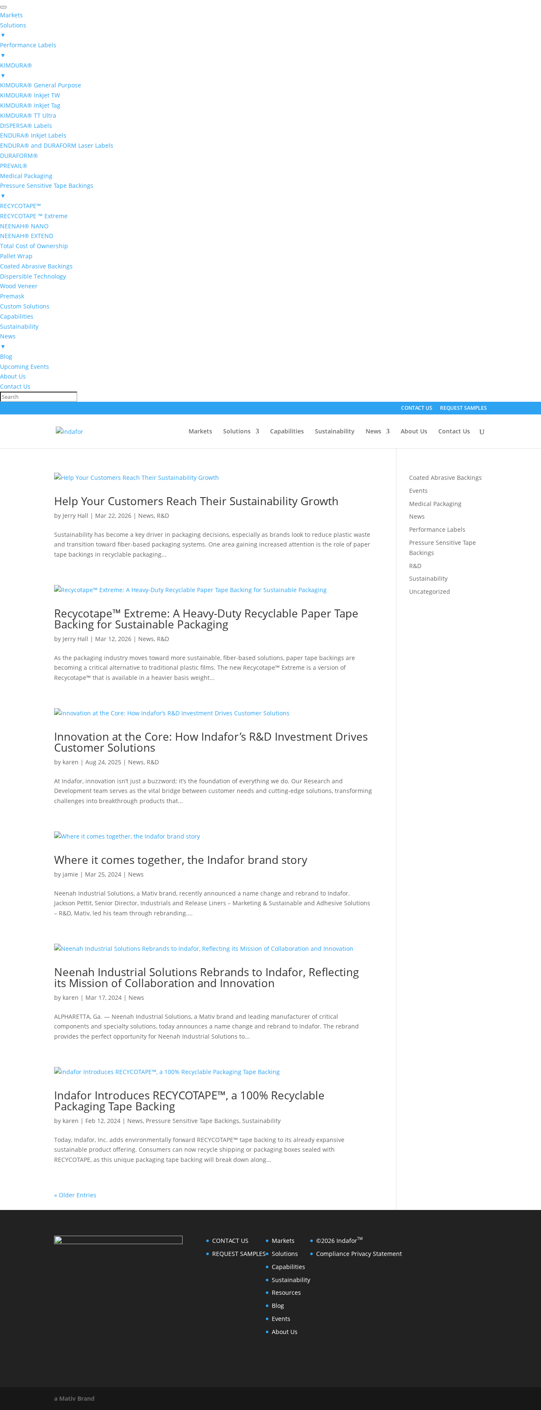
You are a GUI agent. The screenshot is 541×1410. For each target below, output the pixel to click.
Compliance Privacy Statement (359, 1254)
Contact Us (454, 431)
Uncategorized (429, 591)
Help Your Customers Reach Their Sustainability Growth (196, 501)
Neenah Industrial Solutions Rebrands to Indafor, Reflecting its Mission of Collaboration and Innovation (206, 977)
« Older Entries (75, 1195)
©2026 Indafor (339, 1241)
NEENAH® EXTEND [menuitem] (26, 236)
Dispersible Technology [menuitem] (33, 276)
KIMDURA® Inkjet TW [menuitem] (30, 95)
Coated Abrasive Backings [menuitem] (36, 266)
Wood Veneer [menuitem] (19, 286)
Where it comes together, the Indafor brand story (180, 859)
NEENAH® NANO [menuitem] (24, 226)
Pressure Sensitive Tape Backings (192, 1121)
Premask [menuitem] (12, 296)
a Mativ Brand (74, 1398)
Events (418, 491)
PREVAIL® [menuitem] (13, 166)
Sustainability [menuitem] (19, 326)
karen (71, 762)
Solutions (237, 431)
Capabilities (287, 431)
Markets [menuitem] (11, 15)
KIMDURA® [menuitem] (16, 70)
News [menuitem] (8, 341)
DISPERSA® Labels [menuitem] (26, 126)
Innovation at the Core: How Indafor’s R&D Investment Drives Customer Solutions (211, 742)
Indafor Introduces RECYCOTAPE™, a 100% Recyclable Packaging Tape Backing (189, 1101)
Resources (286, 1292)
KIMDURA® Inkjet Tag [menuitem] (30, 105)
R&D (163, 515)
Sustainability (335, 431)
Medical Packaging (435, 504)
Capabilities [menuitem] (16, 316)
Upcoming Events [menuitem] (24, 367)
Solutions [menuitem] (13, 30)
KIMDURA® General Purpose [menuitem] (40, 85)
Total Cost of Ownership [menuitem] (34, 246)
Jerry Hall (75, 515)
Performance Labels (437, 529)
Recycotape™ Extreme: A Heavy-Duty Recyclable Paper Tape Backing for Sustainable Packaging (206, 619)
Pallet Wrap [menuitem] (16, 256)
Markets (200, 431)
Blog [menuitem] (6, 356)
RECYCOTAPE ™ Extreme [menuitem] (34, 216)
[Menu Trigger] (3, 7)
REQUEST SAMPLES (463, 408)
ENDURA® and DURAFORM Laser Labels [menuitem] (56, 145)
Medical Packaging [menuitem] (26, 176)
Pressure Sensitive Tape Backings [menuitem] (46, 190)
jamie (70, 874)
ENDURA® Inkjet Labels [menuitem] (33, 135)
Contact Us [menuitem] (15, 386)
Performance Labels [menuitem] (28, 50)
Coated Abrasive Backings (445, 478)
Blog (278, 1306)
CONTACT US (416, 408)
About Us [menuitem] (13, 376)
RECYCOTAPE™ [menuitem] (20, 206)
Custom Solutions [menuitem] (24, 306)
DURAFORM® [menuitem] (19, 156)
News (373, 431)
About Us (414, 431)
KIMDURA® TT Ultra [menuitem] (28, 115)
